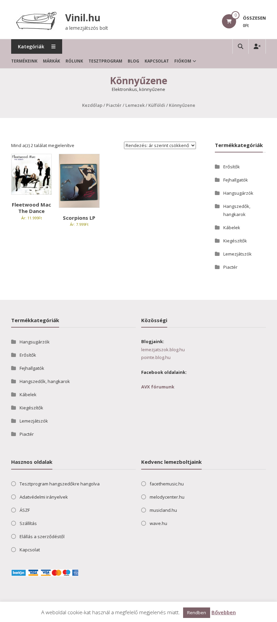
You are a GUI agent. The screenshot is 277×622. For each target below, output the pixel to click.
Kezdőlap (92, 105)
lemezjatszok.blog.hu (163, 349)
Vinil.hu (82, 17)
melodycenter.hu (167, 497)
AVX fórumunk (157, 387)
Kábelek (231, 227)
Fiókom (182, 61)
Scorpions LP (79, 217)
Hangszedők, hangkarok (45, 381)
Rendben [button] (196, 612)
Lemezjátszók (237, 254)
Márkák (51, 61)
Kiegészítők (235, 241)
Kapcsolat (157, 61)
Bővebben (223, 612)
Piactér (114, 105)
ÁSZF (25, 510)
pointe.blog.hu (156, 357)
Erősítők (231, 167)
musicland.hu (163, 510)
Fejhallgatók (235, 180)
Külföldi (156, 105)
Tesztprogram (105, 61)
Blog (133, 61)
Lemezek (135, 105)
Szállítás (28, 523)
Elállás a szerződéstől (42, 536)
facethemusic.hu (167, 484)
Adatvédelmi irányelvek (44, 497)
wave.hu (158, 523)
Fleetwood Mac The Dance (31, 208)
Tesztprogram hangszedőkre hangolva (60, 484)
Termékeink (24, 61)
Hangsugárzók (238, 193)
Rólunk (74, 61)
